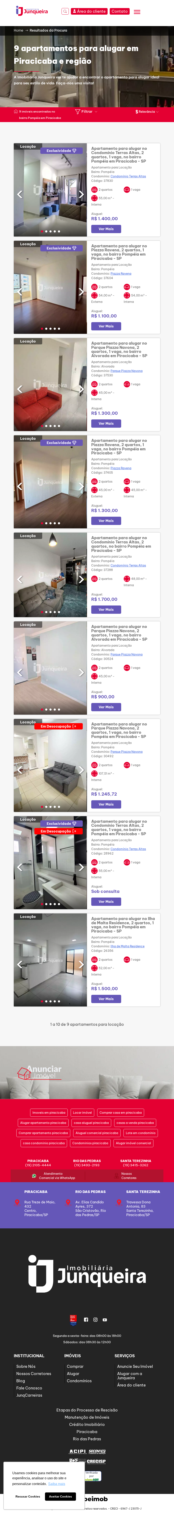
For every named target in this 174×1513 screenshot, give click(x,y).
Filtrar (87, 111)
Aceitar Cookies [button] (60, 1496)
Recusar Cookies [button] (27, 1496)
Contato (120, 11)
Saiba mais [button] (56, 1484)
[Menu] (137, 12)
